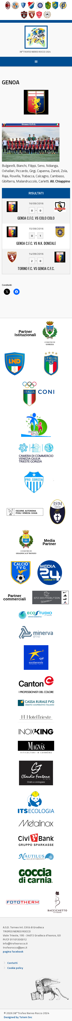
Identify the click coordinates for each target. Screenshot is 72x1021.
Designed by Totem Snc (18, 1017)
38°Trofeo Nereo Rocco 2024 (35, 51)
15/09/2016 (36, 228)
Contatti (12, 963)
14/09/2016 (36, 254)
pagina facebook (13, 951)
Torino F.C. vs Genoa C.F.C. (36, 268)
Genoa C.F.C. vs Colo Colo (36, 218)
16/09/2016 (36, 203)
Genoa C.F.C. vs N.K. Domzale (36, 243)
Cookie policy (15, 968)
